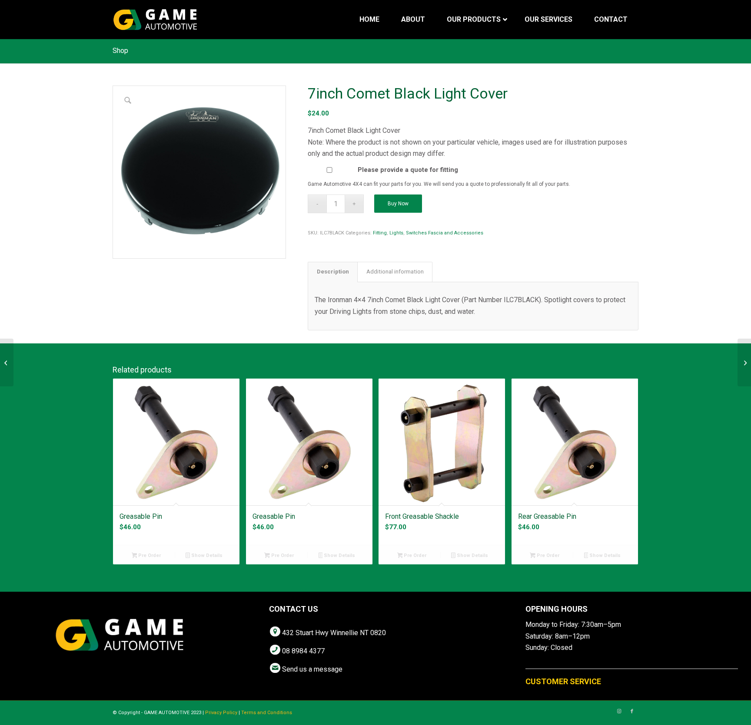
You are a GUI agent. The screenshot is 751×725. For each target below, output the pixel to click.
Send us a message (312, 669)
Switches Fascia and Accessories (444, 233)
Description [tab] (333, 271)
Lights (396, 233)
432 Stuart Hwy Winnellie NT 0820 (334, 633)
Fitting (380, 233)
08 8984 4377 (303, 651)
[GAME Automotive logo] (155, 19)
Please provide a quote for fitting (408, 170)
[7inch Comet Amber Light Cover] (6, 362)
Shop (120, 50)
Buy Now (398, 204)
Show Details (206, 555)
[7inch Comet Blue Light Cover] (744, 362)
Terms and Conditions (266, 712)
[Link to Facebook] (631, 711)
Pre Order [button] (149, 555)
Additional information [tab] (395, 271)
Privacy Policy (221, 712)
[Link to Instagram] (618, 711)
